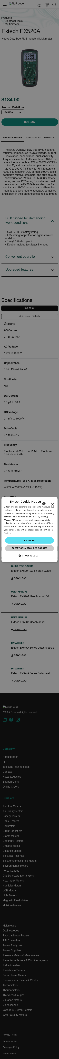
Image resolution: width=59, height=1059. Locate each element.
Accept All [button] (29, 540)
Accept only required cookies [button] (29, 548)
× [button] (52, 504)
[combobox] (44, 503)
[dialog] (29, 529)
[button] (29, 556)
